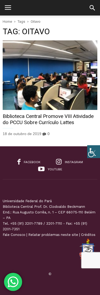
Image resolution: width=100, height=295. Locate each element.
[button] (92, 8)
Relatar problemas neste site (53, 235)
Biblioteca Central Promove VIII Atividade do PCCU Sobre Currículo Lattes (48, 119)
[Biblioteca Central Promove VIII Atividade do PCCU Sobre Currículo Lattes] (50, 75)
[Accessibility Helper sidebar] (93, 151)
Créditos (88, 235)
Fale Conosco (14, 235)
